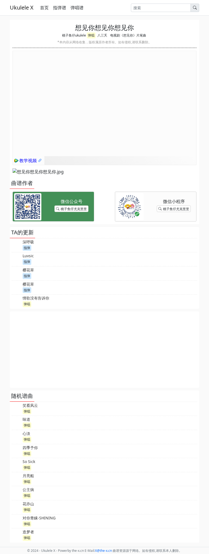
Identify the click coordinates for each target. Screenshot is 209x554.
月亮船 (28, 475)
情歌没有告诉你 (36, 298)
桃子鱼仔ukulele (74, 35)
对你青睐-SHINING (39, 517)
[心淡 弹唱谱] (16, 436)
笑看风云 (30, 405)
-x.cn (103, 550)
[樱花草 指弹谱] (16, 273)
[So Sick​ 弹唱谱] (16, 464)
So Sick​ (29, 461)
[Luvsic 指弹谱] (16, 259)
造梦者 (28, 531)
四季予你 (30, 447)
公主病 (28, 489)
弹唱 (91, 35)
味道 (26, 419)
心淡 (26, 433)
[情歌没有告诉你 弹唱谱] (16, 301)
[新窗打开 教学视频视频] (40, 161)
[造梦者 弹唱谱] (16, 535)
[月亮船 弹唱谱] (16, 478)
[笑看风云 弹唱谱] (16, 408)
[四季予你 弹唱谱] (16, 450)
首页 (44, 8)
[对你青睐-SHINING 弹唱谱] (16, 521)
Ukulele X (21, 7)
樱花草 (28, 270)
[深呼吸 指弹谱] (16, 245)
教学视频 (28, 161)
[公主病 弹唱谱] (16, 492)
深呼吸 (28, 241)
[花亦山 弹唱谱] (16, 506)
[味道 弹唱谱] (16, 422)
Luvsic (28, 255)
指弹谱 (59, 8)
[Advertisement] (104, 349)
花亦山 (28, 503)
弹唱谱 (77, 8)
